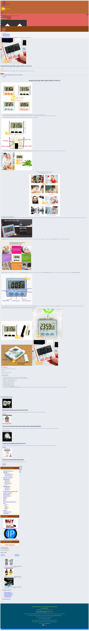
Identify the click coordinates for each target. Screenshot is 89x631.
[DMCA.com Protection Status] (44, 625)
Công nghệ (5, 472)
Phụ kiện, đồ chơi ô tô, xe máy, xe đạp (10, 491)
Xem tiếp (4, 413)
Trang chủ (4, 28)
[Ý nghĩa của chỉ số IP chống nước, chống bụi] (10, 538)
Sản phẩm (4, 29)
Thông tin (4, 76)
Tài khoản (4, 4)
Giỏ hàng (2, 13)
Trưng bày (6, 508)
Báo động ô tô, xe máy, (8, 482)
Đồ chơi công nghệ (7, 473)
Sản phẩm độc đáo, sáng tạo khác (9, 501)
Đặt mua (2, 73)
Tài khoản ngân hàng (5, 35)
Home (1, 37)
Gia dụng (15, 74)
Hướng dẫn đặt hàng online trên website (10, 528)
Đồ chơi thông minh (7, 495)
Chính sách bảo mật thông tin (8, 593)
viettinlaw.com (48, 623)
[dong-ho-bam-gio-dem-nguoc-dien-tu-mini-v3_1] (13, 63)
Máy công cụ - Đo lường (7, 477)
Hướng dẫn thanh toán (6, 3)
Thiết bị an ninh (6, 479)
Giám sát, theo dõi (7, 480)
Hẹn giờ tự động (14, 37)
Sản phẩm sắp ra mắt (7, 511)
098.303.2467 (17, 555)
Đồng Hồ (11, 74)
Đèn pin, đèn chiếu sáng (8, 475)
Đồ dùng (6, 506)
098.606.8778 (12, 545)
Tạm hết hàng (5, 513)
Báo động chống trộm (8, 483)
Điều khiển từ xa (7, 489)
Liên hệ (3, 5)
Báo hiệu (6, 484)
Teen (4, 503)
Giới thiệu (3, 2)
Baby (4, 500)
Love (5, 505)
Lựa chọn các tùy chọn (6, 431)
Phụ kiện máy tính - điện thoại (9, 474)
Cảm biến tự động (7, 487)
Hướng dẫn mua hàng (6, 33)
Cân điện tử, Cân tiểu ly (7, 492)
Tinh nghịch (6, 504)
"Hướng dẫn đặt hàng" (57, 615)
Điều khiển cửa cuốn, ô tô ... (8, 470)
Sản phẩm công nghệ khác (8, 476)
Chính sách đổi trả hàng (8, 594)
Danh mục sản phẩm (3, 26)
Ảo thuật (4, 510)
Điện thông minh (8, 37)
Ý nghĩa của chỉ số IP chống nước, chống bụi (10, 539)
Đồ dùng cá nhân (7, 74)
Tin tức (3, 30)
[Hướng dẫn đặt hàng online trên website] (10, 527)
